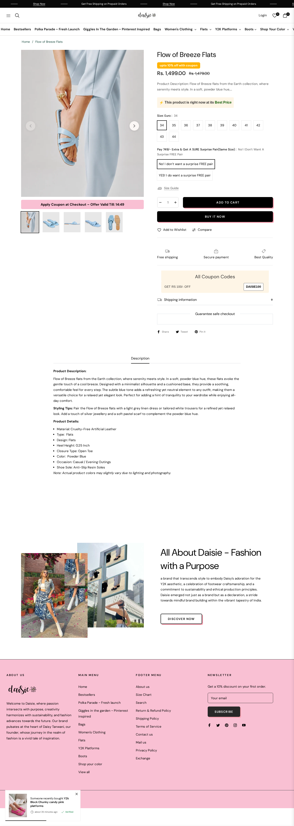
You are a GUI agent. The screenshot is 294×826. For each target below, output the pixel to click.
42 (258, 125)
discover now (181, 619)
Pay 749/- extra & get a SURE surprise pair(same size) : (210, 151)
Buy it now (215, 217)
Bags (81, 724)
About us (143, 687)
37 (198, 125)
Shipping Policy (147, 718)
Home (26, 42)
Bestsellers (86, 695)
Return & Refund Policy (153, 710)
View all (84, 772)
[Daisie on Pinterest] (226, 725)
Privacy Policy (146, 750)
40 (234, 125)
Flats (81, 740)
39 (222, 125)
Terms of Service (148, 726)
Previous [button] (30, 126)
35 (174, 125)
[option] (82, 123)
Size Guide (171, 188)
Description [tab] (140, 358)
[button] (17, 15)
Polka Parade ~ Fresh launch (99, 703)
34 (162, 125)
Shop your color (90, 764)
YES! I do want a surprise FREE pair (185, 175)
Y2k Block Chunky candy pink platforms (49, 802)
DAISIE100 (253, 286)
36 (186, 125)
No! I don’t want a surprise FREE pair (186, 164)
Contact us (144, 734)
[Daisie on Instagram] (235, 725)
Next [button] (134, 126)
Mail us (141, 742)
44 (174, 137)
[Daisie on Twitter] (218, 725)
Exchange (143, 758)
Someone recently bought (49, 802)
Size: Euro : (167, 116)
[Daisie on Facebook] (209, 725)
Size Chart (144, 695)
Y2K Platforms (88, 748)
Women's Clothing (91, 732)
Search (141, 703)
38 (210, 125)
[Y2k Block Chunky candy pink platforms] (16, 805)
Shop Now (21, 4)
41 (246, 125)
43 (162, 137)
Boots (82, 756)
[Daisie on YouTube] (244, 725)
